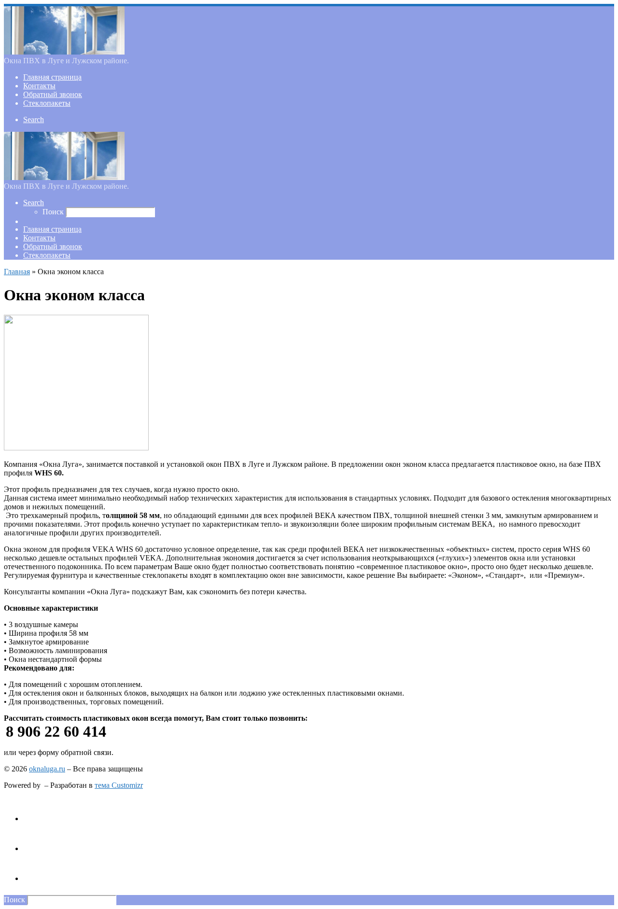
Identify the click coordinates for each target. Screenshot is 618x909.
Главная (17, 271)
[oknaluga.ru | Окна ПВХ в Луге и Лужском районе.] (64, 52)
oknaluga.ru (47, 769)
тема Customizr (119, 785)
